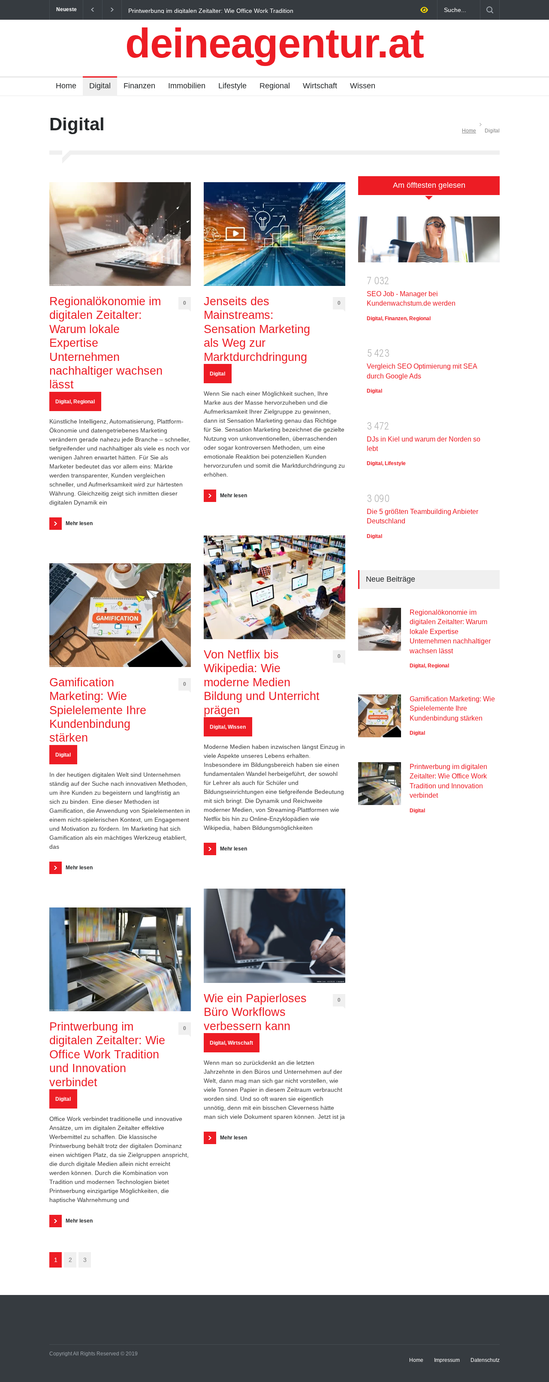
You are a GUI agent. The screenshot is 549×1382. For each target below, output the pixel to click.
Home (66, 85)
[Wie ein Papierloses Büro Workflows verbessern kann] (274, 936)
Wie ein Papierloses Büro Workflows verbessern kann (255, 1012)
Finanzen (139, 85)
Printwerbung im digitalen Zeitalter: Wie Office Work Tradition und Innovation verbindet (210, 10)
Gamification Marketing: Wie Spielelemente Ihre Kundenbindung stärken (97, 710)
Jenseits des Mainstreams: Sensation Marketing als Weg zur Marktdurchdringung (257, 329)
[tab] (429, 190)
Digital (100, 85)
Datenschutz (485, 1360)
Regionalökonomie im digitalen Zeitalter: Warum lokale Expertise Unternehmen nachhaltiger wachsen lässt (106, 343)
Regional (274, 85)
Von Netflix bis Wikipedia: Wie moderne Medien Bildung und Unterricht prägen (262, 682)
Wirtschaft (320, 85)
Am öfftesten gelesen (429, 185)
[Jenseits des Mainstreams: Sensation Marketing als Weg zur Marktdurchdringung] (274, 234)
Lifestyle (232, 85)
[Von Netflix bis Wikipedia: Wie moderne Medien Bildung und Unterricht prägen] (274, 587)
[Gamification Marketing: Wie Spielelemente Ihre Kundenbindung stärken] (120, 615)
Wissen (362, 85)
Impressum (447, 1360)
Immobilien (186, 85)
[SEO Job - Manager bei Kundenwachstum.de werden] (429, 242)
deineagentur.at (274, 43)
